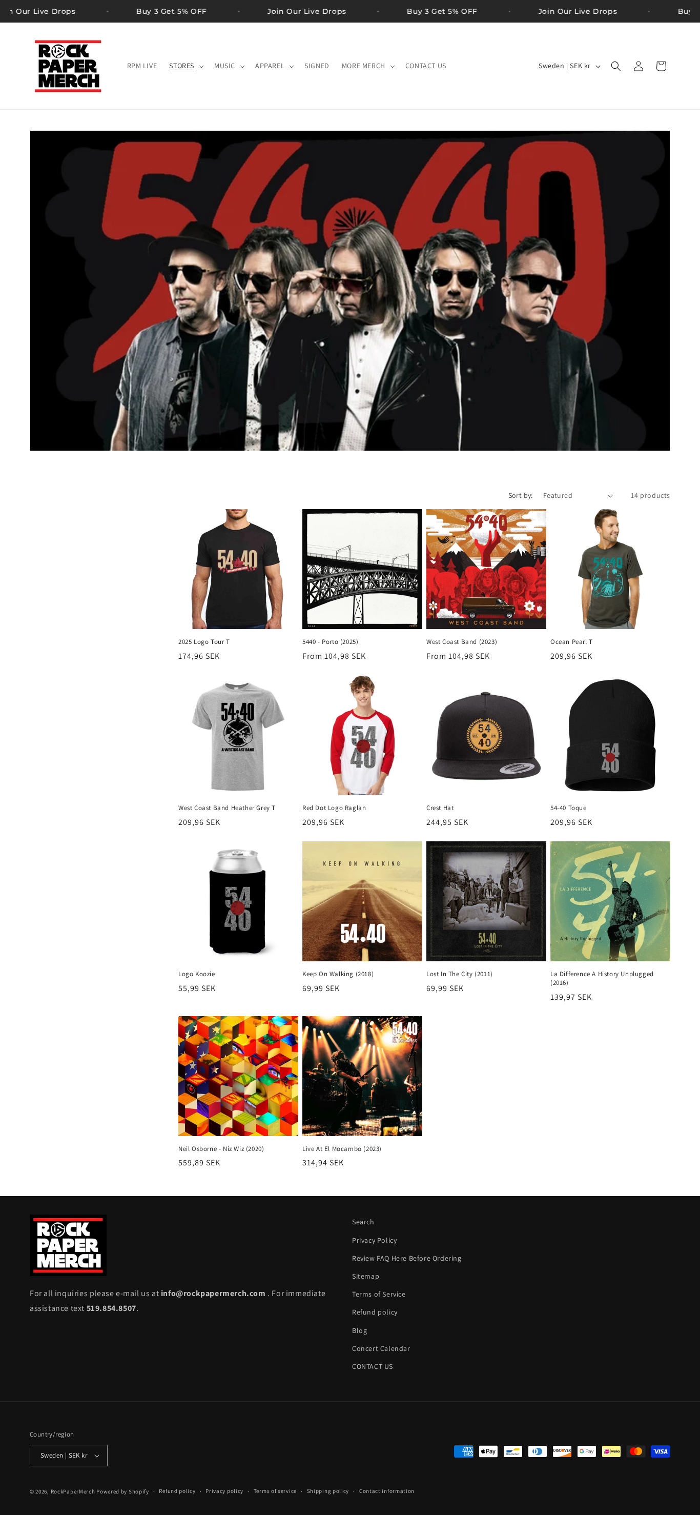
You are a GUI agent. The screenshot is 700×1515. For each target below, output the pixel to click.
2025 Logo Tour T (204, 642)
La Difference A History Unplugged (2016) (602, 978)
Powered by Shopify (122, 1491)
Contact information (387, 1490)
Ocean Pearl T (571, 642)
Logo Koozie (196, 974)
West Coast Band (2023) (461, 642)
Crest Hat (440, 808)
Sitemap (365, 1276)
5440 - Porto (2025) (330, 642)
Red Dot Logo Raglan (334, 808)
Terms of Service (379, 1294)
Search (363, 1221)
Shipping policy (328, 1490)
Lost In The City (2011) (459, 974)
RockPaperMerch (73, 1491)
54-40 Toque (568, 808)
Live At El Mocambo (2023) (342, 1149)
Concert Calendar (381, 1348)
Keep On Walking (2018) (338, 974)
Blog (359, 1330)
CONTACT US (372, 1366)
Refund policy (375, 1312)
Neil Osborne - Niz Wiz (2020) (221, 1149)
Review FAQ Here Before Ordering (407, 1258)
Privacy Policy (374, 1240)
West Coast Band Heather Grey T (227, 808)
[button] (185, 65)
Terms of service (275, 1490)
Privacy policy (224, 1490)
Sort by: (520, 495)
